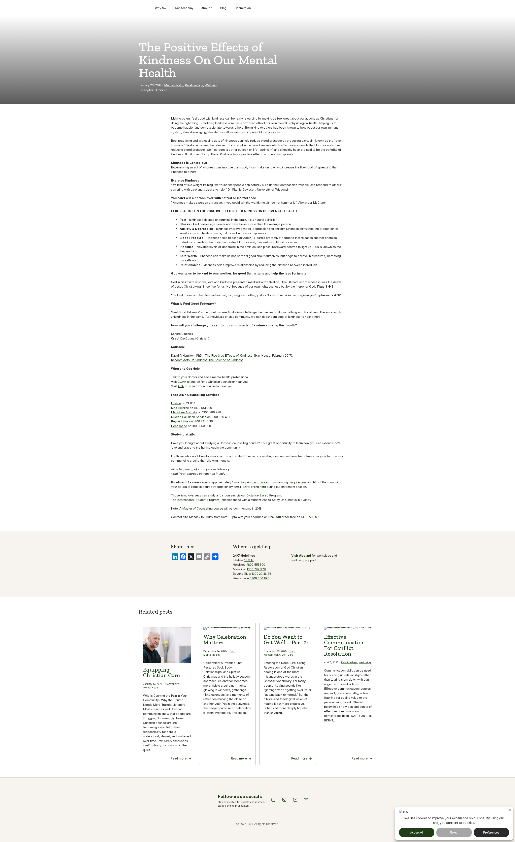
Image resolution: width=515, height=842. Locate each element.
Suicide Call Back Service (188, 417)
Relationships (194, 85)
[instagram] (284, 801)
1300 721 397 (310, 517)
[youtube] (306, 801)
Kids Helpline (180, 408)
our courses (260, 482)
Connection (243, 8)
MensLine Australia (184, 412)
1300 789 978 (256, 569)
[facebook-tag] (273, 801)
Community (172, 683)
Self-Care (287, 654)
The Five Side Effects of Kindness (228, 355)
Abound (206, 8)
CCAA (182, 382)
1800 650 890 (259, 578)
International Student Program (198, 500)
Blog (223, 8)
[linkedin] (295, 801)
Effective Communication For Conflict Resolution (344, 645)
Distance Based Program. (264, 495)
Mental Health (173, 85)
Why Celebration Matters (224, 640)
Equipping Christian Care (161, 672)
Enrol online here (255, 487)
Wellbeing (211, 85)
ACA (181, 386)
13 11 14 (249, 560)
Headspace (179, 426)
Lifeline (176, 403)
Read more (178, 758)
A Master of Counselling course (201, 508)
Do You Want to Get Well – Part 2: (286, 640)
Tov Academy (183, 8)
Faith (232, 651)
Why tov (160, 8)
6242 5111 (275, 517)
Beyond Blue (179, 421)
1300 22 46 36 (261, 574)
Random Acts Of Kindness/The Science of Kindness (207, 360)
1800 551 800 (256, 564)
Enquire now (297, 482)
